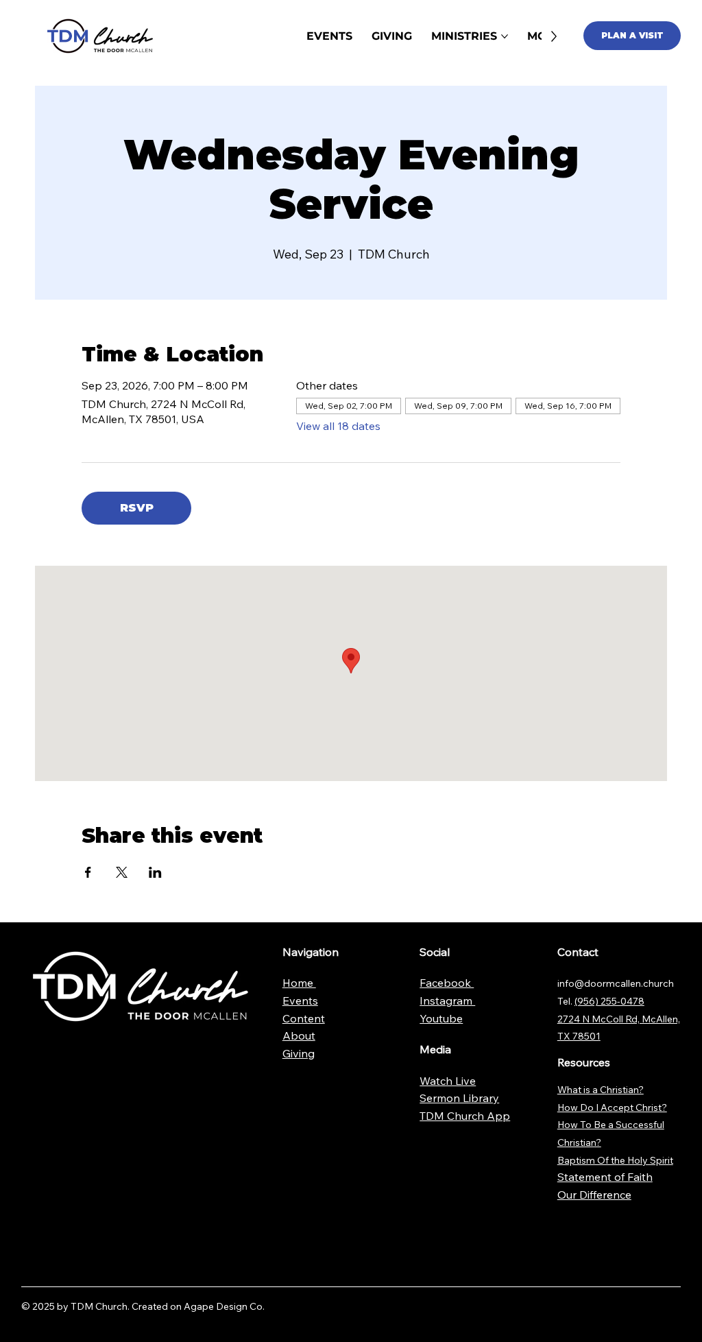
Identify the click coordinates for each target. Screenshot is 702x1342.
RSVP (137, 507)
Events (300, 1000)
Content (303, 1018)
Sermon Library (459, 1098)
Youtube (441, 1018)
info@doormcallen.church (615, 983)
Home (299, 983)
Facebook (447, 983)
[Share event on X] (121, 872)
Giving (298, 1053)
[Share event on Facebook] (88, 872)
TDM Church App (465, 1116)
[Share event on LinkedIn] (155, 872)
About (298, 1035)
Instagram (447, 1000)
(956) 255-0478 (609, 1001)
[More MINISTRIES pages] (504, 36)
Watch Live (448, 1081)
